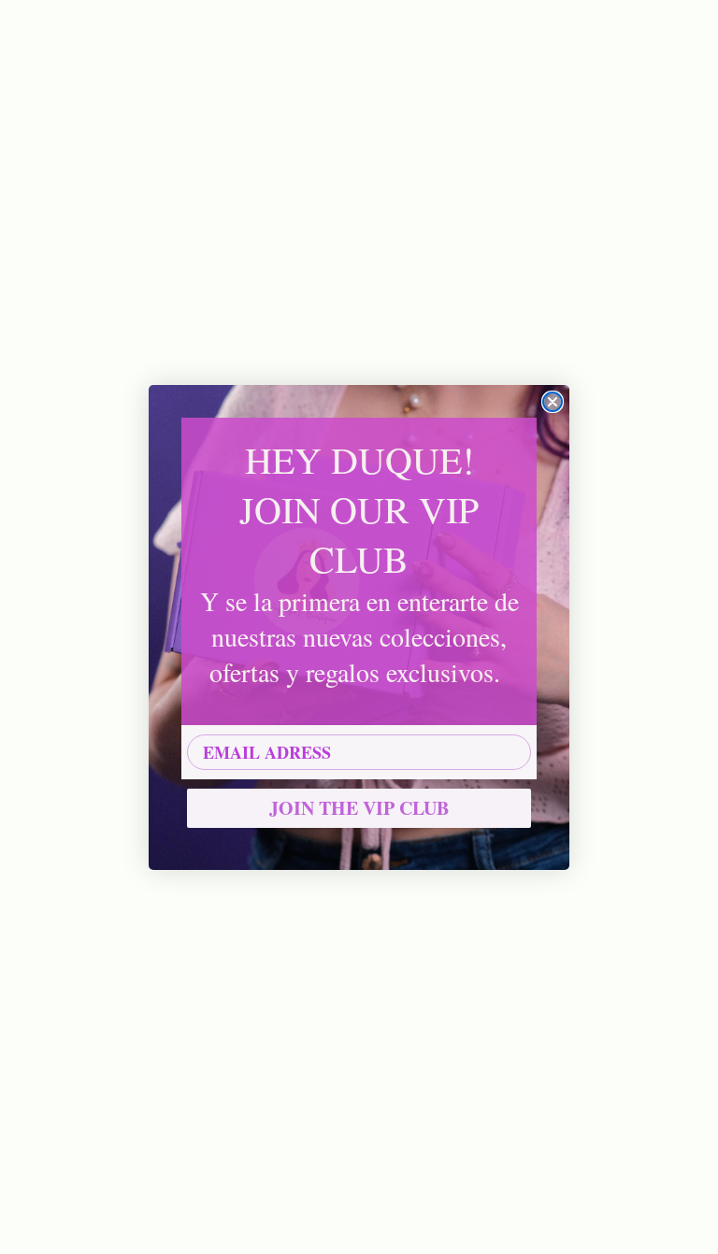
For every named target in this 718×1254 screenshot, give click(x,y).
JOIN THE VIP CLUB (359, 807)
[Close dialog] (552, 401)
